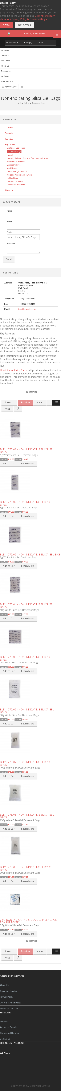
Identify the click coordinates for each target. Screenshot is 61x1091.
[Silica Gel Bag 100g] (30, 742)
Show (7, 402)
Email (32, 221)
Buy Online (24, 103)
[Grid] (49, 403)
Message (32, 243)
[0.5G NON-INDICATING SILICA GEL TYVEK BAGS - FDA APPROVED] (30, 899)
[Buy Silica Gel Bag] (30, 482)
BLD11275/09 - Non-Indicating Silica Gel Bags (27, 868)
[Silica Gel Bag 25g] (30, 637)
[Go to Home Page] (16, 103)
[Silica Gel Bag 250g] (30, 794)
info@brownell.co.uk (27, 309)
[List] (56, 403)
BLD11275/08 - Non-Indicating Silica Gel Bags (27, 816)
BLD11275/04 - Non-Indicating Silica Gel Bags (27, 606)
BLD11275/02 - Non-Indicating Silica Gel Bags (27, 503)
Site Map (4, 1021)
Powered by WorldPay (30, 1071)
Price (7, 408)
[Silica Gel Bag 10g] (30, 584)
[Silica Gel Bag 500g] (30, 847)
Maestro (34, 1064)
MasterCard (16, 1064)
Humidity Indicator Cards (13, 370)
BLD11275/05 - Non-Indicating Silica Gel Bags (27, 658)
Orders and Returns (9, 1032)
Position (25, 402)
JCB (25, 1064)
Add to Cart (9, 463)
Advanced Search (8, 1027)
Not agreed (24, 25)
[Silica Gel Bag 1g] (30, 429)
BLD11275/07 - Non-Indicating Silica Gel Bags (27, 763)
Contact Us (5, 1038)
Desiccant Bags (38, 103)
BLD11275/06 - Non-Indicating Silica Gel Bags (27, 711)
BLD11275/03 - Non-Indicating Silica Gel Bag (30, 554)
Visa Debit (44, 1064)
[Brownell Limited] (16, 33)
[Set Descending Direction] (18, 409)
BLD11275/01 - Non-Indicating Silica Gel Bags (27, 451)
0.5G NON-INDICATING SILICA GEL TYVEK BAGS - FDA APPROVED (29, 921)
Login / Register (10, 87)
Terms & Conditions (9, 1008)
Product (10, 232)
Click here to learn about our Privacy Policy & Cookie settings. (27, 17)
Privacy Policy (6, 996)
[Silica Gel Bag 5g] (30, 534)
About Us (4, 985)
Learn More (27, 463)
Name (32, 210)
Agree (6, 25)
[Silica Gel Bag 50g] (30, 689)
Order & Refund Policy (10, 1002)
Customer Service (8, 990)
